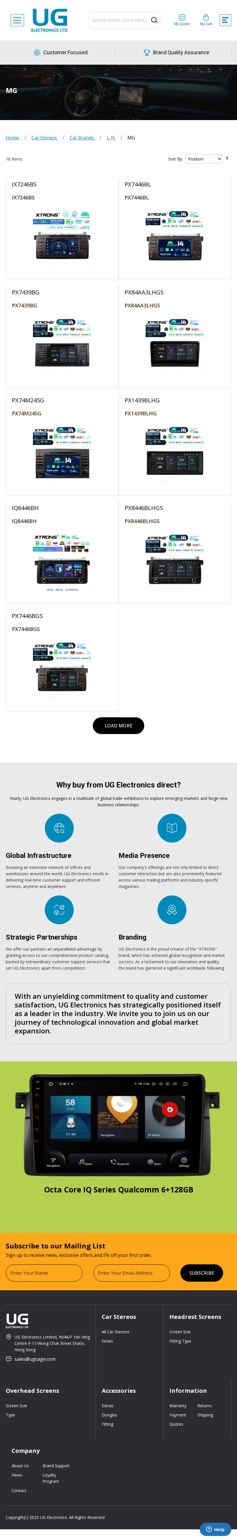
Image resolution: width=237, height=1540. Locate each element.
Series (107, 1341)
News (17, 1475)
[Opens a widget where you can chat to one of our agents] (215, 1530)
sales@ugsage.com (34, 1359)
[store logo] (50, 20)
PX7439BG (24, 305)
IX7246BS (23, 197)
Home (13, 138)
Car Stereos (45, 138)
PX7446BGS (26, 629)
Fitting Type (180, 1341)
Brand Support (56, 1465)
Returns (204, 1405)
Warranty (177, 1405)
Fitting (107, 1424)
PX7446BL (137, 197)
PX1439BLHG (141, 413)
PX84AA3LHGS (142, 305)
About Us (20, 1465)
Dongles (109, 1415)
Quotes (176, 1424)
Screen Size (180, 1331)
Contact (19, 1490)
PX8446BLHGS (142, 521)
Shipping (205, 1415)
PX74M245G (26, 413)
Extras (107, 1405)
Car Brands (82, 138)
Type (10, 1415)
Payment (177, 1415)
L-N (111, 138)
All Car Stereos (115, 1331)
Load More (118, 726)
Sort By (175, 159)
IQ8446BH (24, 521)
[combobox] (125, 20)
